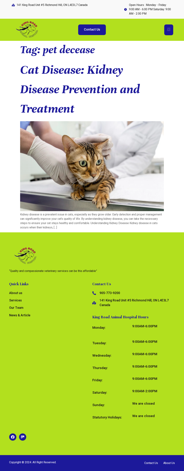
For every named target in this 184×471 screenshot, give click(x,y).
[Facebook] (12, 437)
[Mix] (22, 437)
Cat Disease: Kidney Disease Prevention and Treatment (80, 89)
